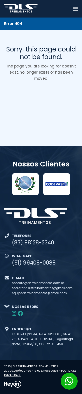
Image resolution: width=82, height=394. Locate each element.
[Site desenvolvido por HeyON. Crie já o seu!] (12, 386)
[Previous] (19, 184)
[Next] (62, 184)
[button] (75, 9)
